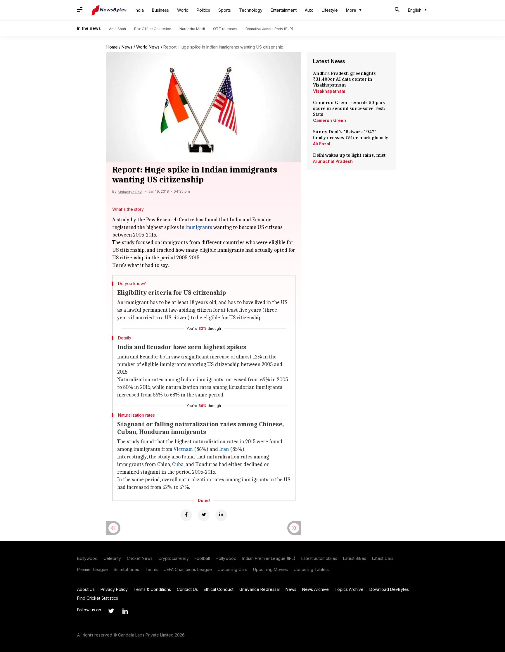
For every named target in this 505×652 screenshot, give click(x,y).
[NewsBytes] (109, 10)
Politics (203, 10)
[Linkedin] (221, 515)
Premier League (92, 569)
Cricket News (140, 558)
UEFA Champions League (188, 569)
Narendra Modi (192, 29)
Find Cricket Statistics (97, 598)
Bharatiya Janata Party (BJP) (269, 29)
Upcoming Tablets (311, 569)
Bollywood (87, 558)
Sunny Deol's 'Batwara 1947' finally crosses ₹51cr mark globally (350, 135)
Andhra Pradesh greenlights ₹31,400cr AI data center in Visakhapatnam (344, 79)
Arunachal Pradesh (333, 161)
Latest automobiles (319, 558)
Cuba (178, 464)
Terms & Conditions (152, 589)
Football (202, 558)
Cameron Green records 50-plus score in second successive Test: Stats (349, 108)
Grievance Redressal (259, 589)
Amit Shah (117, 29)
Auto (309, 10)
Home (112, 46)
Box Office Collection (152, 29)
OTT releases (225, 29)
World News (148, 46)
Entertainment (284, 10)
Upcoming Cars (232, 569)
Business (160, 10)
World (182, 10)
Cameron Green (329, 120)
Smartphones (126, 569)
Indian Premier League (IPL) (268, 558)
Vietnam (183, 449)
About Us (86, 589)
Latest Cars (382, 558)
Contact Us (187, 589)
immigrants (199, 227)
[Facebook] (186, 515)
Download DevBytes (389, 589)
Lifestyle (330, 10)
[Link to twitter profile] (111, 611)
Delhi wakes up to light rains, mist (349, 155)
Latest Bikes (354, 558)
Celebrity (112, 558)
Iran (224, 449)
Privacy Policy (114, 589)
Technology (250, 10)
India (139, 10)
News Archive (315, 589)
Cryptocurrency (173, 558)
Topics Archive (349, 589)
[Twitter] (204, 515)
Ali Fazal (321, 143)
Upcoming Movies (270, 569)
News (127, 46)
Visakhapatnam (329, 91)
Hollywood (226, 558)
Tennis (151, 569)
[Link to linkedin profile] (125, 611)
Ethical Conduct (219, 589)
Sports (224, 10)
